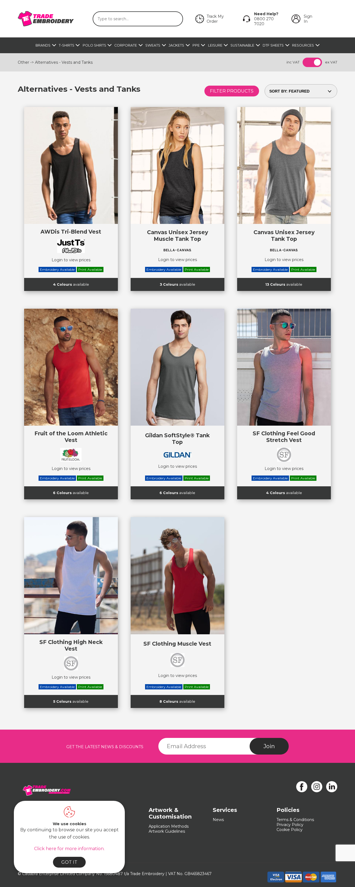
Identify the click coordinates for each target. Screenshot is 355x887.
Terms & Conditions (295, 819)
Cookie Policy (290, 829)
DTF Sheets (273, 45)
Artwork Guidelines (167, 831)
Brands (43, 45)
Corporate (125, 45)
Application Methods (169, 826)
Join (269, 746)
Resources (303, 45)
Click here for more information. (69, 848)
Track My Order (215, 19)
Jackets (176, 45)
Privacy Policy (290, 824)
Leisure (215, 45)
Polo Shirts (94, 45)
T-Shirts (66, 45)
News (218, 819)
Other (23, 62)
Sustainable (242, 45)
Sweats (152, 45)
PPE (196, 45)
